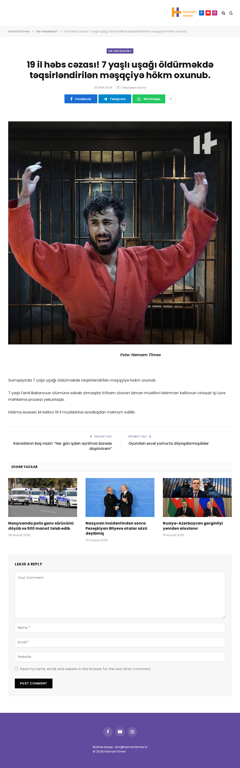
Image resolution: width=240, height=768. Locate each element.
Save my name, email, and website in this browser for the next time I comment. (85, 669)
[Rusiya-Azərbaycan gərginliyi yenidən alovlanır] (197, 497)
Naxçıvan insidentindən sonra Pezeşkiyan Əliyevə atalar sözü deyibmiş (116, 528)
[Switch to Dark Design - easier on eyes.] (230, 13)
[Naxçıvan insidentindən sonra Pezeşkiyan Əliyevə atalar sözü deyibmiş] (120, 497)
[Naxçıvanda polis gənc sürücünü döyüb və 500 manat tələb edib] (42, 497)
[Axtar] (223, 13)
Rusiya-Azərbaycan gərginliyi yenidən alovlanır (193, 526)
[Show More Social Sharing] (171, 98)
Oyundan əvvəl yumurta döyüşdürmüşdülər (168, 443)
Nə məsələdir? (120, 51)
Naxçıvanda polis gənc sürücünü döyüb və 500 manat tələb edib (41, 526)
